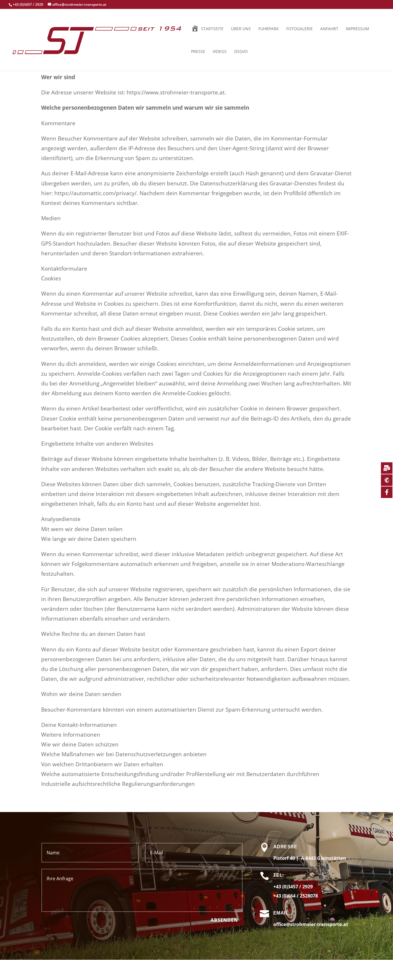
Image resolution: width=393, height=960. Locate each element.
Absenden (224, 920)
